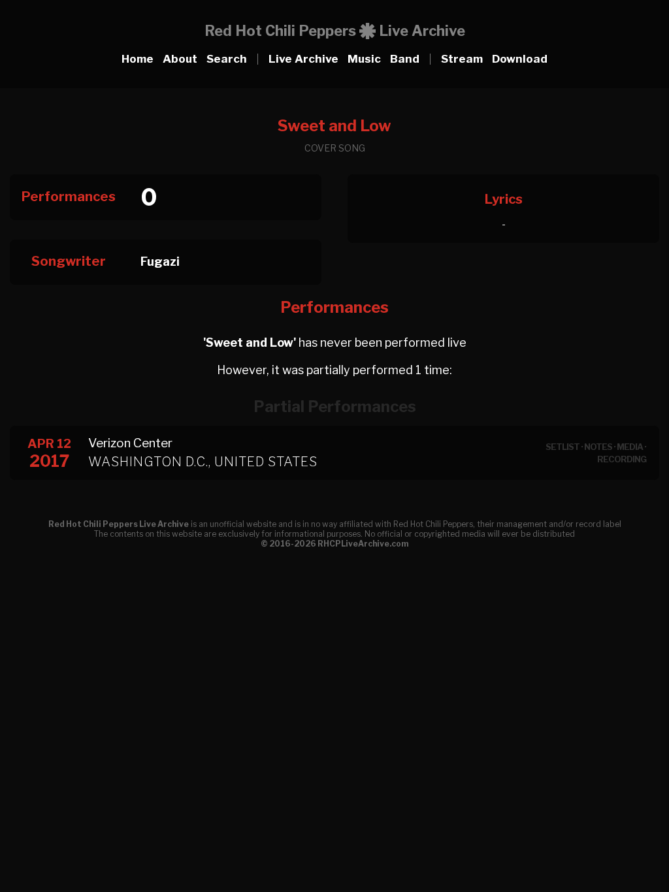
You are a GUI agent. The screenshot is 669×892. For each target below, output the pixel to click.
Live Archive (303, 58)
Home (138, 58)
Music (364, 58)
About (180, 58)
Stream (462, 58)
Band (404, 58)
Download (519, 58)
